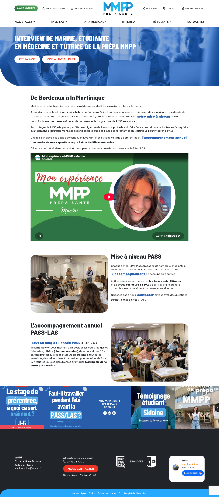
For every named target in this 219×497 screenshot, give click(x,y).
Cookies (92, 493)
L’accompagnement (128, 274)
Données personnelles (107, 493)
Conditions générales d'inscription (132, 493)
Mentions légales (79, 493)
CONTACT (171, 8)
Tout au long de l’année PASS (55, 343)
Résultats (161, 21)
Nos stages (23, 21)
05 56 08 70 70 (75, 462)
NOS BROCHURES (83, 8)
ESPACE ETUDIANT (55, 8)
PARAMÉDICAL (93, 21)
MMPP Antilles (26, 8)
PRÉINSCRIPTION (194, 8)
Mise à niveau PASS (61, 59)
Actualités (196, 21)
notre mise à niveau (153, 116)
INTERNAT (129, 21)
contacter (145, 295)
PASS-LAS (58, 21)
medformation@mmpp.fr (80, 458)
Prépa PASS (27, 59)
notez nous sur (191, 472)
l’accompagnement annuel (164, 137)
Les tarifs (151, 8)
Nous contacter (81, 468)
